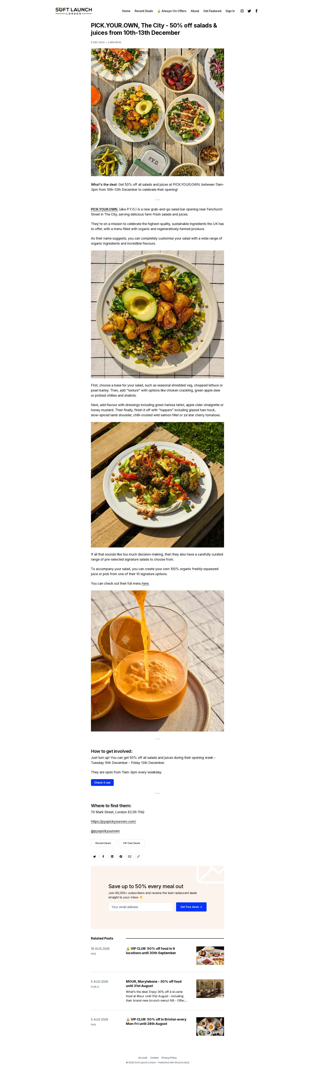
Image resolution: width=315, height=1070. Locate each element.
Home (126, 11)
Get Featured (212, 11)
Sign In (230, 11)
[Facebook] (257, 11)
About (195, 11)
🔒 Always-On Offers (171, 11)
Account (142, 1057)
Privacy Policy (169, 1057)
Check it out (102, 782)
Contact (154, 1057)
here (145, 583)
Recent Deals (144, 11)
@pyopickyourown (105, 831)
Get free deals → (191, 906)
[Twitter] (249, 11)
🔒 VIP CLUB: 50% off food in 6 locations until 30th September (151, 951)
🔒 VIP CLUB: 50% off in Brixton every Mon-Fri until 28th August (156, 1021)
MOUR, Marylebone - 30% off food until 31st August (154, 984)
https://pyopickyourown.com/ (113, 821)
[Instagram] (242, 11)
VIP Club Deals (131, 843)
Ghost (177, 1062)
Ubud (186, 1062)
